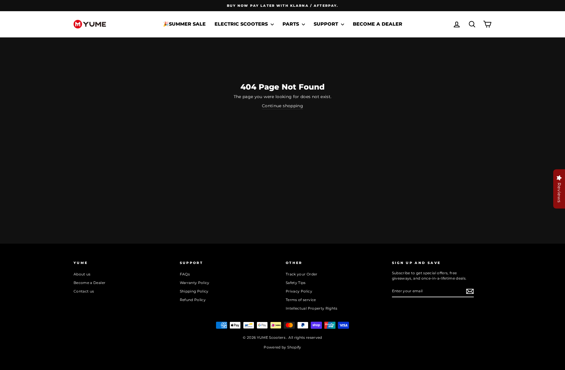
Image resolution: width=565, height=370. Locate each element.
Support (327, 24)
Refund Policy (193, 300)
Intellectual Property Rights (312, 308)
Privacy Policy (299, 291)
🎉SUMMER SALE (184, 24)
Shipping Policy (194, 291)
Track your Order (302, 274)
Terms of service (301, 300)
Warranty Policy (195, 282)
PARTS (291, 24)
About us (82, 274)
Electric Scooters (242, 24)
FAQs (185, 274)
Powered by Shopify (282, 347)
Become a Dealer (377, 24)
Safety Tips (296, 282)
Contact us (84, 291)
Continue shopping (282, 105)
